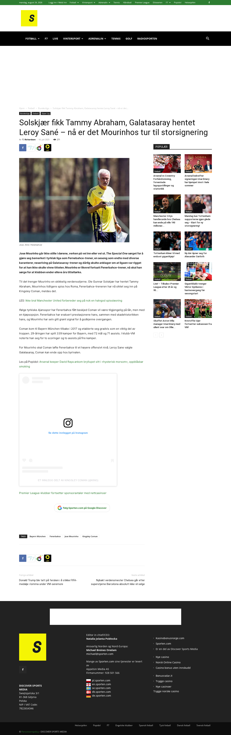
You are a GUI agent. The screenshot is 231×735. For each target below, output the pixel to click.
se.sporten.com (101, 688)
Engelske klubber (124, 725)
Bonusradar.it (164, 675)
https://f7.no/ (31, 147)
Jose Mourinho (72, 536)
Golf (129, 38)
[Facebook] (209, 2)
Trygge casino (164, 681)
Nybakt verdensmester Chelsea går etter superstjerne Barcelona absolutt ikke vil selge (118, 582)
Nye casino (162, 657)
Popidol (177, 2)
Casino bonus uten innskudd (173, 667)
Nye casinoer (163, 686)
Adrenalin (103, 2)
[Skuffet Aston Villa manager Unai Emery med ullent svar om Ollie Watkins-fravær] (167, 308)
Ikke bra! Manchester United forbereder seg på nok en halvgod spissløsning (73, 300)
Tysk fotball (165, 725)
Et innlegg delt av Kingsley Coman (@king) (68, 480)
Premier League (142, 2)
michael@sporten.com (99, 654)
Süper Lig (45, 113)
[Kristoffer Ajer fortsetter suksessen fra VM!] (198, 308)
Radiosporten (147, 38)
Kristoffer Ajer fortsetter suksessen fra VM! (198, 324)
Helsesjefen (190, 2)
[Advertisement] (115, 72)
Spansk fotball (146, 725)
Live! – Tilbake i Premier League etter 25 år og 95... (166, 287)
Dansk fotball (183, 725)
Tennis (117, 2)
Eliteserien (157, 2)
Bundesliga (43, 108)
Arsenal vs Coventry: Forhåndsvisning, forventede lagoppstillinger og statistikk (164, 182)
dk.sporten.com (101, 691)
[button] (207, 39)
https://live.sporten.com (47, 147)
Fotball (73, 2)
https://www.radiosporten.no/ (39, 147)
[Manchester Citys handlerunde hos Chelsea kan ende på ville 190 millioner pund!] (167, 203)
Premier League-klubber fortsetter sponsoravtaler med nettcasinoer (62, 493)
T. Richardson (29, 139)
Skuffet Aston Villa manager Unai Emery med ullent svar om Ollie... (166, 324)
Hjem (22, 108)
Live (55, 38)
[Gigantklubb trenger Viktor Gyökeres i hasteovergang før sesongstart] (198, 271)
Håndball (127, 2)
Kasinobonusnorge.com (170, 638)
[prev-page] (155, 335)
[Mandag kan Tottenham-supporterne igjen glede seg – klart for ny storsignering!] (198, 203)
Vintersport (87, 2)
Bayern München (38, 536)
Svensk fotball (203, 725)
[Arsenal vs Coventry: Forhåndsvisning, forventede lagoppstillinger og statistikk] (167, 163)
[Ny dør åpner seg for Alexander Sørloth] (198, 240)
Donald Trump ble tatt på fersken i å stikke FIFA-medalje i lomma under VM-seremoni (48, 582)
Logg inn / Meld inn (58, 2)
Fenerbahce (55, 536)
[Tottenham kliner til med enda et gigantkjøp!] (167, 240)
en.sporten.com (101, 684)
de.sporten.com (101, 695)
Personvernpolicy (30, 731)
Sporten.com (107, 661)
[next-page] (161, 335)
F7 (167, 2)
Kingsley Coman (90, 536)
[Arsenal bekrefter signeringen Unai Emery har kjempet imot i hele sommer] (198, 163)
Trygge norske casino (166, 691)
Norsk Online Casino (168, 662)
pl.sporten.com (101, 680)
